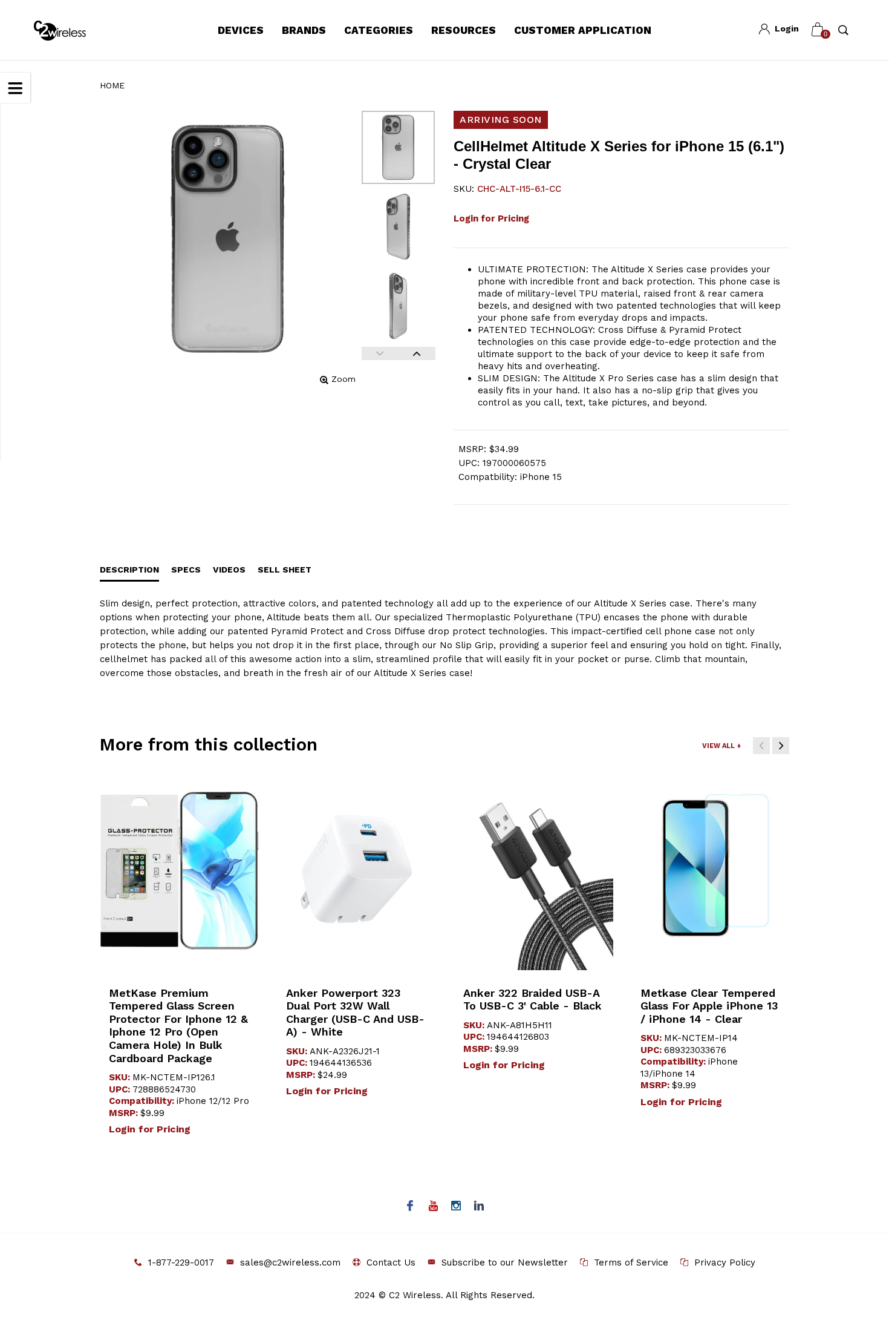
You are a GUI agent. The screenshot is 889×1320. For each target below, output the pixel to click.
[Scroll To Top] (856, 1239)
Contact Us (390, 1262)
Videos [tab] (229, 569)
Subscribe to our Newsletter (504, 1262)
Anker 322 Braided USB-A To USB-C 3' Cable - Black (532, 1000)
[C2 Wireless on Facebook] (410, 1207)
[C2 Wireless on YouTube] (433, 1207)
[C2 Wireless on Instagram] (456, 1207)
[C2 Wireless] (68, 30)
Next (417, 353)
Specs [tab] (186, 569)
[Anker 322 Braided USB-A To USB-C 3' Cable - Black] (533, 870)
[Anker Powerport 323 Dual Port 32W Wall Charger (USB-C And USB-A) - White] (356, 870)
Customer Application (582, 30)
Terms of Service (631, 1262)
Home (112, 85)
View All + (721, 746)
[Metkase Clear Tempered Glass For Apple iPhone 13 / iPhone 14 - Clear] (710, 870)
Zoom (343, 379)
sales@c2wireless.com (290, 1262)
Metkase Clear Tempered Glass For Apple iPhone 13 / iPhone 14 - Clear (709, 1006)
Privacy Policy (724, 1262)
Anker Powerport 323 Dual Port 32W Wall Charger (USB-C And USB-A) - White (355, 1013)
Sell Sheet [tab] (284, 569)
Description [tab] (129, 569)
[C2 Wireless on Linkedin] (479, 1207)
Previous (380, 353)
